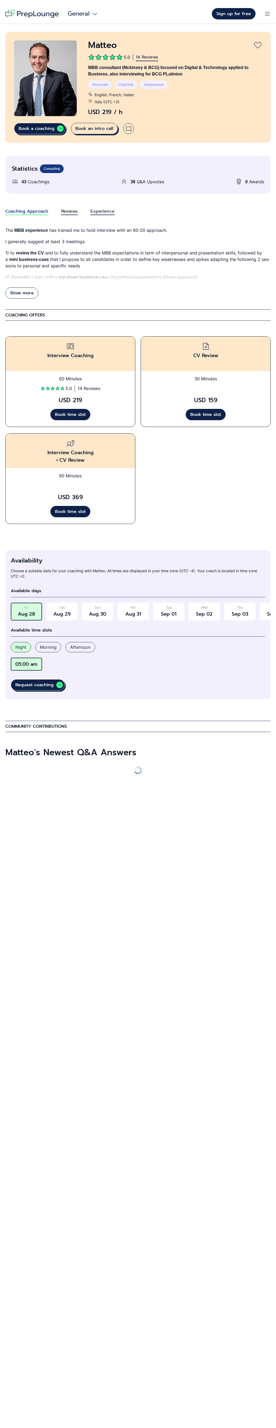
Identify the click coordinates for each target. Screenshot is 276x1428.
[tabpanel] (138, 263)
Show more (22, 293)
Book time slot (70, 414)
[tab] (26, 211)
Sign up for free (233, 14)
